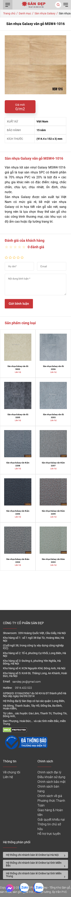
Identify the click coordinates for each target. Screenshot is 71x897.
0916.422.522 (24, 688)
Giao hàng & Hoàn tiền (50, 812)
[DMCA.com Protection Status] (15, 731)
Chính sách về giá (49, 796)
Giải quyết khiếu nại (51, 819)
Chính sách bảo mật (51, 782)
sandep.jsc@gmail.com (26, 681)
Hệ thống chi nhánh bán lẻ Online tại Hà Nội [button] (32, 854)
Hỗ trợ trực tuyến (49, 834)
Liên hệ (8, 777)
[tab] (35, 855)
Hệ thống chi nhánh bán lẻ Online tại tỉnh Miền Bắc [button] (34, 864)
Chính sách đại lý (49, 772)
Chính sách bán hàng (48, 789)
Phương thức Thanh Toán (51, 803)
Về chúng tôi (11, 772)
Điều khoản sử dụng (51, 777)
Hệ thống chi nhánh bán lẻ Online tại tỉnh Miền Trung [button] (34, 875)
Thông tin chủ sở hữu (49, 826)
